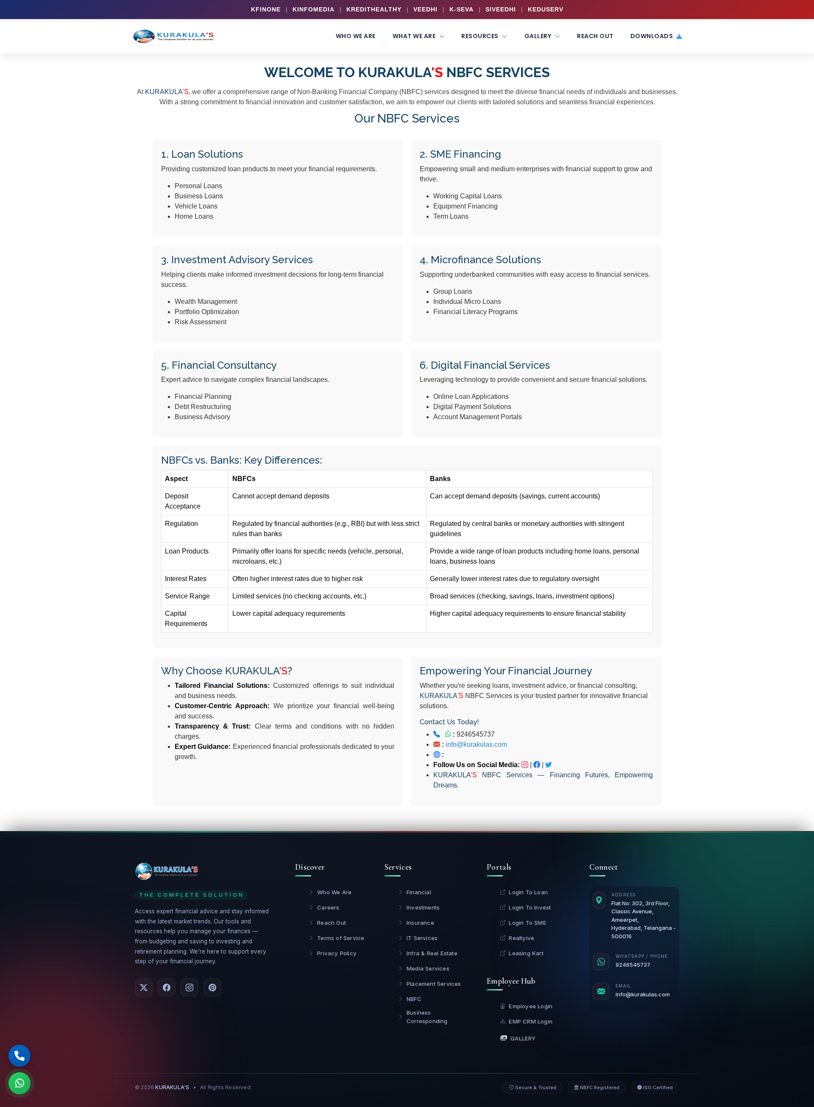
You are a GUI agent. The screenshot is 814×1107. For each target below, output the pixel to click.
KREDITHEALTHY (373, 9)
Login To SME (527, 922)
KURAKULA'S (172, 1087)
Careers (328, 907)
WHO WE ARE (356, 36)
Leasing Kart (526, 953)
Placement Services (434, 983)
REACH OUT (595, 36)
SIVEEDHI (500, 9)
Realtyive (521, 938)
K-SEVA (461, 9)
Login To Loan (528, 892)
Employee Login (530, 1006)
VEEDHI (425, 9)
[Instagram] (189, 987)
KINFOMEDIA (314, 9)
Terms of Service (340, 938)
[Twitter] (144, 987)
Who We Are (334, 892)
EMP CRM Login (530, 1021)
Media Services (428, 968)
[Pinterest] (212, 987)
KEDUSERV (545, 9)
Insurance (420, 922)
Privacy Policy (337, 953)
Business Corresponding (427, 1016)
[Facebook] (167, 987)
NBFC (414, 999)
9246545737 (473, 734)
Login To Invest (530, 907)
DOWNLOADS (652, 36)
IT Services (422, 938)
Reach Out (331, 922)
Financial (419, 892)
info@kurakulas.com (476, 744)
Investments (423, 907)
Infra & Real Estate (432, 953)
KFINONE (266, 9)
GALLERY (538, 36)
